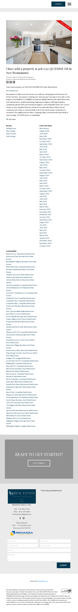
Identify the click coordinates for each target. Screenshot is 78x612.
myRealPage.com (42, 581)
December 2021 (45, 212)
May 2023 (43, 181)
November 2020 (46, 243)
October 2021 (45, 217)
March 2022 (44, 207)
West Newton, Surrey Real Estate (18, 416)
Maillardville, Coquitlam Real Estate (19, 363)
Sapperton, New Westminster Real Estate (21, 395)
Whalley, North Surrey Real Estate (18, 418)
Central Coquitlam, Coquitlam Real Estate (21, 285)
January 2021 (44, 238)
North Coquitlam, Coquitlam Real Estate (21, 379)
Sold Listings (10, 136)
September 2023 (46, 173)
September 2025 (46, 144)
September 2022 (46, 191)
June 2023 (43, 178)
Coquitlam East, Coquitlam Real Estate (20, 301)
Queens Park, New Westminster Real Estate (22, 384)
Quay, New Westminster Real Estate (24, 79)
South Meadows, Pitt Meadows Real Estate (22, 397)
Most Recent (44, 128)
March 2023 (44, 186)
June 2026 (43, 134)
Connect (58, 4)
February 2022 (45, 209)
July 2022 (43, 196)
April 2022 (43, 204)
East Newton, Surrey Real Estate (18, 314)
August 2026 (44, 131)
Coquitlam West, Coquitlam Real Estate (20, 303)
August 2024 (44, 162)
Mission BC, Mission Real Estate (17, 371)
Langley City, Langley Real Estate (18, 358)
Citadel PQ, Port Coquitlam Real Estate (20, 298)
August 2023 (44, 175)
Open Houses (11, 134)
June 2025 (43, 147)
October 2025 (45, 141)
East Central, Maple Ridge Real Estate (20, 311)
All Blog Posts (11, 128)
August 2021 (44, 222)
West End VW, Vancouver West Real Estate (22, 413)
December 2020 (46, 241)
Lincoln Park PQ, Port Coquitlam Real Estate (22, 361)
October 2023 (45, 170)
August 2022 (44, 194)
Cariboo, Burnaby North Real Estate (19, 277)
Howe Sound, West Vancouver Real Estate (21, 350)
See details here (12, 91)
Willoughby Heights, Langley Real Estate (20, 426)
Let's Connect (39, 463)
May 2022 (43, 201)
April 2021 (43, 233)
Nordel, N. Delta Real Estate (16, 376)
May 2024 (43, 168)
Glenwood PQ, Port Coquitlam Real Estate (21, 332)
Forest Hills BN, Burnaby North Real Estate (21, 316)
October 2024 (45, 157)
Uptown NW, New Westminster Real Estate (21, 410)
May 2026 (43, 136)
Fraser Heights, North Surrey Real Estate (21, 319)
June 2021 (43, 228)
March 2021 (44, 235)
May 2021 (43, 230)
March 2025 (44, 154)
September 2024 (46, 160)
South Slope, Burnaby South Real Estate (21, 400)
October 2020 (45, 246)
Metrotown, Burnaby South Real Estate (20, 369)
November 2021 (45, 214)
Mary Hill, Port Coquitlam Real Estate (19, 366)
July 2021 (43, 225)
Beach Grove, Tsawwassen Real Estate (20, 254)
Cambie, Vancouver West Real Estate (20, 275)
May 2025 (43, 149)
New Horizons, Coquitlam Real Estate (19, 374)
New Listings (10, 131)
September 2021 (46, 220)
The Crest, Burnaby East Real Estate (19, 403)
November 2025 (45, 139)
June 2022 (43, 199)
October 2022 (45, 188)
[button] (20, 518)
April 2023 (43, 183)
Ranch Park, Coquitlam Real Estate (19, 392)
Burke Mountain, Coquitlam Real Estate (20, 267)
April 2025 (43, 152)
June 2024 (44, 165)
